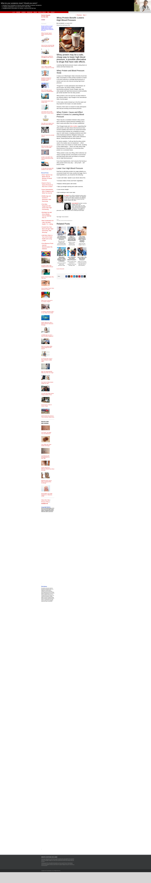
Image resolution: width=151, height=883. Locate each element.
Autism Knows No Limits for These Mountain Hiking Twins (47, 416)
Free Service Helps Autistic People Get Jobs (47, 383)
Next (84, 15)
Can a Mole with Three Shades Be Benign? (46, 445)
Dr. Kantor (66, 195)
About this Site (45, 500)
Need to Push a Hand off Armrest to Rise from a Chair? (47, 184)
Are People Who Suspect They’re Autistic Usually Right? (46, 360)
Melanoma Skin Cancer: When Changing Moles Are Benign (46, 482)
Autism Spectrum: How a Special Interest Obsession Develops (47, 323)
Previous (79, 15)
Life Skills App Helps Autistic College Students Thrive (47, 394)
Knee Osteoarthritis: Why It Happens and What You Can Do (47, 191)
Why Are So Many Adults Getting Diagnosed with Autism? (46, 347)
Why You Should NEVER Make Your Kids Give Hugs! (47, 372)
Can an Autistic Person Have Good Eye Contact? (47, 289)
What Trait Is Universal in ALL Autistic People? (46, 301)
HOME (43, 19)
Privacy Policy (45, 501)
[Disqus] (72, 294)
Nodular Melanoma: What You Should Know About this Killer (47, 469)
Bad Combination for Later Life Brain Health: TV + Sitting (48, 222)
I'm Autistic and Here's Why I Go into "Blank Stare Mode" (47, 312)
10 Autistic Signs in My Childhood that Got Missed (47, 266)
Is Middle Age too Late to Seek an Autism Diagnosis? (47, 335)
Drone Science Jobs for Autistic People (46, 405)
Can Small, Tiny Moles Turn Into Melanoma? (46, 433)
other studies (73, 126)
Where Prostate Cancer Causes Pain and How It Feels (46, 34)
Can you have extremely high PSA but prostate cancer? (47, 46)
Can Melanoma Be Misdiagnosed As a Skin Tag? (45, 457)
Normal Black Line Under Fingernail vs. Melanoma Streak (46, 495)
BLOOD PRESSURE (60, 268)
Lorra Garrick (75, 203)
